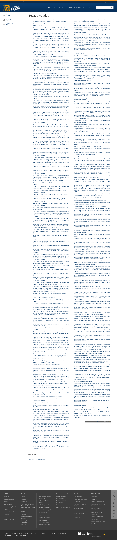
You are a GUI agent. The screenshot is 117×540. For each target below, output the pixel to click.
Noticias (9, 15)
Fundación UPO (8, 509)
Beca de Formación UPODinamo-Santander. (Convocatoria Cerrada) (50, 411)
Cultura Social (7, 517)
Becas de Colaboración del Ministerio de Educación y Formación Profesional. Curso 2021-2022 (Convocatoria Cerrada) (92, 172)
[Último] (109, 421)
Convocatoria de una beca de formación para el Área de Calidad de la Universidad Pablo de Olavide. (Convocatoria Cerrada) (92, 194)
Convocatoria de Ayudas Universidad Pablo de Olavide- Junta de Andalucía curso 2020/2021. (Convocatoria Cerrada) (92, 176)
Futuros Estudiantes (15, 2)
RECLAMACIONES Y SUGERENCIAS (82, 2)
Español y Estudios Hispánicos (26, 521)
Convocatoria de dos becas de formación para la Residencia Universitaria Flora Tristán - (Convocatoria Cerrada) (92, 408)
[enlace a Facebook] (114, 492)
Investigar (60, 7)
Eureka (75, 511)
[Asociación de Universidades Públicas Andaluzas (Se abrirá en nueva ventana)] (82, 533)
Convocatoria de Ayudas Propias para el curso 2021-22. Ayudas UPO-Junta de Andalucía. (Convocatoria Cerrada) (92, 64)
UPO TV (9, 23)
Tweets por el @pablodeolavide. (36, 459)
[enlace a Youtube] (114, 510)
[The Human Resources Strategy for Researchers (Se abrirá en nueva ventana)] (90, 533)
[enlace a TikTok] (114, 499)
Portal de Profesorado (97, 516)
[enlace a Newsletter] (114, 516)
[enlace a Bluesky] (114, 496)
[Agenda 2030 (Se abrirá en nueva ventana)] (104, 533)
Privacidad (15, 535)
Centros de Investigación (45, 510)
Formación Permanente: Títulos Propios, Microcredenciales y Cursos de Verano (28, 506)
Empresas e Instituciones (40, 2)
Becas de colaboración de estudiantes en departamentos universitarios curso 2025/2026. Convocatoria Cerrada (51, 187)
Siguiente (106, 421)
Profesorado (25, 2)
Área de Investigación (44, 507)
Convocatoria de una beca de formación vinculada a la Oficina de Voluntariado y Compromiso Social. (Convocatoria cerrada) (51, 262)
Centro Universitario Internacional (61, 501)
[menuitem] (40, 7)
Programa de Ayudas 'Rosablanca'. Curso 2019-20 (87, 286)
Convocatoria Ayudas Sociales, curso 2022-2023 (45, 409)
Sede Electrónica (78, 496)
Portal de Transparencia (97, 501)
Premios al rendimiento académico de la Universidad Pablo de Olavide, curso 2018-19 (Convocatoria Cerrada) (92, 321)
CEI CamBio (94, 519)
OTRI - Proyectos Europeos (46, 505)
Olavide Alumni (95, 499)
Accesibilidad (23, 535)
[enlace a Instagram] (114, 503)
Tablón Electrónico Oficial (80, 499)
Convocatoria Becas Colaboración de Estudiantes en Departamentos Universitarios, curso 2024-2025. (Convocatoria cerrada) (51, 283)
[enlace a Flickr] (114, 513)
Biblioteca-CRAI (43, 520)
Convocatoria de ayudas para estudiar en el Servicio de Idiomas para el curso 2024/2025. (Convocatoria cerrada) (51, 266)
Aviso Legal (9, 535)
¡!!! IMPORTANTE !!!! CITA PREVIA (82, 81)
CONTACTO (64, 2)
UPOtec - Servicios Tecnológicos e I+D (96, 509)
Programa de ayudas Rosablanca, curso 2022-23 (45, 403)
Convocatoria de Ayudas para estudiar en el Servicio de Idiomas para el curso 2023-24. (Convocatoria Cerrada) (51, 361)
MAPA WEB (93, 2)
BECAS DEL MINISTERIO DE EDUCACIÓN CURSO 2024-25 (48, 303)
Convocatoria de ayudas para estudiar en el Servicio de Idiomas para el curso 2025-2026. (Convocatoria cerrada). (51, 167)
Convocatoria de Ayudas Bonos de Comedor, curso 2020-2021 (90, 200)
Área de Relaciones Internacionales (61, 497)
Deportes (93, 526)
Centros (6, 501)
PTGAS (31, 2)
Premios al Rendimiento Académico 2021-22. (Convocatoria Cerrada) (92, 35)
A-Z (59, 2)
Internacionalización (74, 7)
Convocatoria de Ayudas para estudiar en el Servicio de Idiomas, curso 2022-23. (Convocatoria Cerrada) (92, 20)
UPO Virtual (90, 7)
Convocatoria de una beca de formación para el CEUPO (47, 396)
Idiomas (23, 511)
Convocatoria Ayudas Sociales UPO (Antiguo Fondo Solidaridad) (90, 206)
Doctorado (24, 501)
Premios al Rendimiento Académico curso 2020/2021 (87, 146)
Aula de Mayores (25, 525)
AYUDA (98, 2)
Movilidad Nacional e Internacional (26, 517)
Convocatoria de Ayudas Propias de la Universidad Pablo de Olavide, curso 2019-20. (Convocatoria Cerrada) (92, 203)
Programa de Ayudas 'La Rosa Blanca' (43, 239)
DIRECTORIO (70, 2)
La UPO (39, 7)
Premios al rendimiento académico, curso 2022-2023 (46, 364)
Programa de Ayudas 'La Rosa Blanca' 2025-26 (45, 73)
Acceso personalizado (107, 2)
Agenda (8, 19)
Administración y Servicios (10, 507)
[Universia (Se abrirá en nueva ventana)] (96, 537)
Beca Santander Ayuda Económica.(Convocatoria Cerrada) (48, 374)
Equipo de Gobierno (9, 499)
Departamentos (8, 504)
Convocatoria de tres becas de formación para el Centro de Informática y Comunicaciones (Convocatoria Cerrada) (92, 352)
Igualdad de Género (9, 519)
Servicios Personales (79, 513)
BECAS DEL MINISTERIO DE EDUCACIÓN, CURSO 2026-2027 (49, 56)
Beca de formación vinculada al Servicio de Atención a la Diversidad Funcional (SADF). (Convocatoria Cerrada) (92, 153)
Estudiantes (6, 2)
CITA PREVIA (77, 156)
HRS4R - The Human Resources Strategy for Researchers (45, 524)
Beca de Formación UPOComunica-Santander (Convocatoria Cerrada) (92, 56)
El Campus (6, 514)
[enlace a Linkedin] (114, 506)
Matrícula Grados (78, 508)
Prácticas (23, 514)
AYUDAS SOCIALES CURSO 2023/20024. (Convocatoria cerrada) (49, 293)
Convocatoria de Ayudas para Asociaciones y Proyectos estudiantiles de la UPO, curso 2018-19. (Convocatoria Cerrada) (92, 371)
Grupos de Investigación (45, 515)
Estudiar (49, 7)
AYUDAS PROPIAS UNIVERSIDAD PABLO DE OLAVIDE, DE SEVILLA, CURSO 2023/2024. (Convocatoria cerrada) (51, 296)
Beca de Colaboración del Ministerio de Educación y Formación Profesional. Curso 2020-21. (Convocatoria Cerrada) (92, 239)
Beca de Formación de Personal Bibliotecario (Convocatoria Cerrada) (92, 164)
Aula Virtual (77, 501)
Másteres (23, 499)
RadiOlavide (94, 496)
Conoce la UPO (7, 496)
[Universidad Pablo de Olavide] (12, 7)
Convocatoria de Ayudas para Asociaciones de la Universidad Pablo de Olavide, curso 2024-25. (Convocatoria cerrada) (51, 242)
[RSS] (114, 520)
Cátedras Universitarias (45, 517)
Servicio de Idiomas (61, 505)
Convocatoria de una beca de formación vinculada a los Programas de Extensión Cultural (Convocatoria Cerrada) (92, 336)
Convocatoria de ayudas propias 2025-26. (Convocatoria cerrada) (50, 110)
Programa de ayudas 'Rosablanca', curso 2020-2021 (87, 198)
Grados (23, 496)
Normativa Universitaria (10, 512)
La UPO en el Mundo (61, 510)
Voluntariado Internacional (63, 507)
